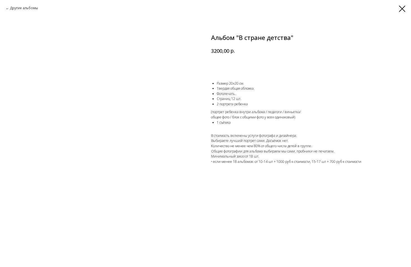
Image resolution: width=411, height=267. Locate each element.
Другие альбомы (24, 8)
